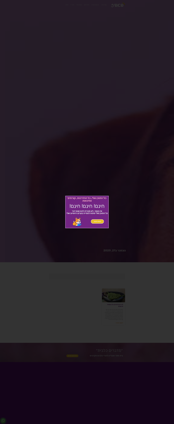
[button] (67, 197)
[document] (87, 212)
